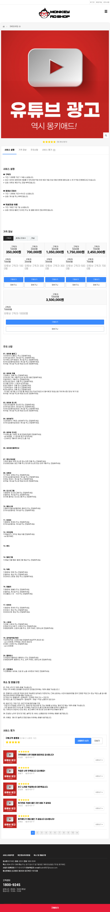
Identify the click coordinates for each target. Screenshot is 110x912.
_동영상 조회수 (20, 238)
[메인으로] (3, 26)
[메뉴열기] (106, 11)
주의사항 (34, 150)
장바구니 (13, 285)
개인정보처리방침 (23, 855)
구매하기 (13, 279)
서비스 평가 (48, 150)
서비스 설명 (9, 150)
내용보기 (99, 760)
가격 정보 (23, 150)
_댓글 (32, 238)
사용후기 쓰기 (83, 741)
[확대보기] (106, 135)
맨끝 (77, 833)
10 (73, 833)
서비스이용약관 (8, 855)
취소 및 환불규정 (40, 855)
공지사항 (106, 2)
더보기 (97, 741)
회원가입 (99, 2)
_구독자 (8, 238)
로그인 (92, 2)
